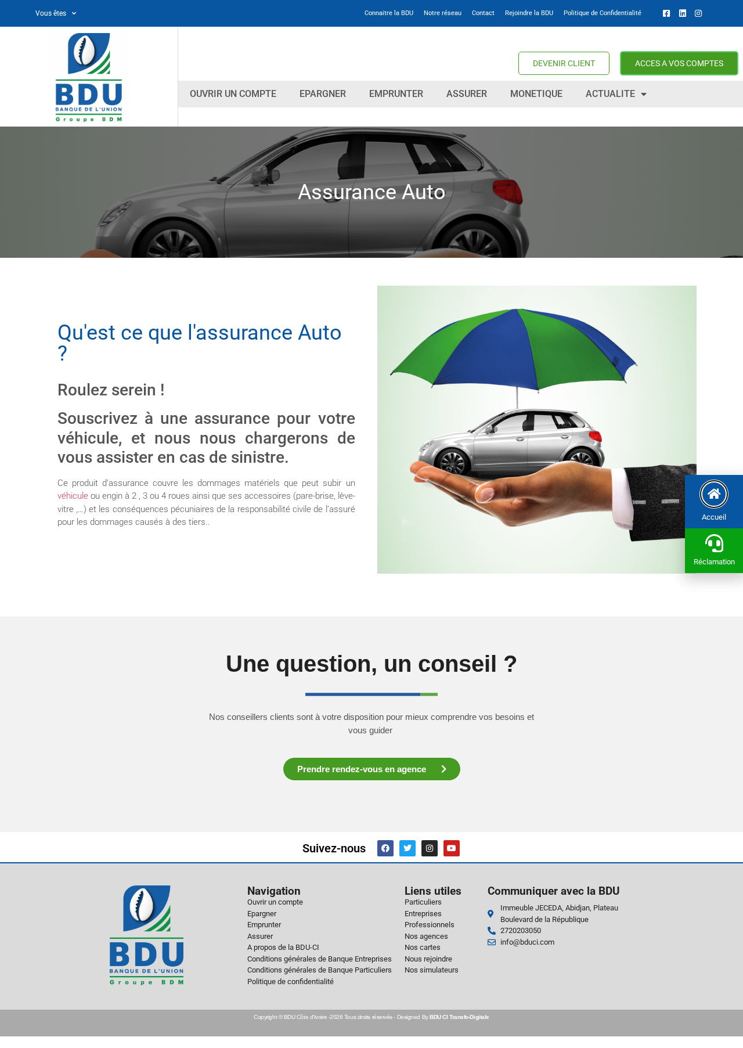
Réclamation (714, 561)
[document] (371, 524)
